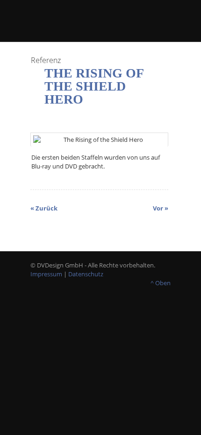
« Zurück (43, 208)
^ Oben (161, 283)
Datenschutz (85, 274)
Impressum (46, 274)
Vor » (160, 208)
